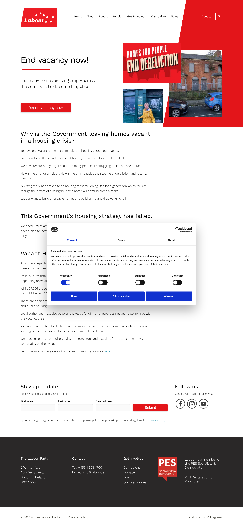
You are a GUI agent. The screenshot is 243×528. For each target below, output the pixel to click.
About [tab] (171, 240)
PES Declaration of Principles (199, 479)
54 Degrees (214, 517)
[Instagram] (192, 404)
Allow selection (121, 296)
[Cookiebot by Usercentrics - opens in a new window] (177, 229)
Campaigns (159, 16)
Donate (206, 16)
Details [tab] (122, 240)
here (107, 351)
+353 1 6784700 (90, 467)
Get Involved (136, 16)
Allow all (169, 296)
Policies (117, 16)
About (90, 16)
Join (126, 477)
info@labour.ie (93, 472)
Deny (74, 296)
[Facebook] (180, 404)
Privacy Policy (157, 420)
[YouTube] (203, 404)
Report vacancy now (46, 108)
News (174, 16)
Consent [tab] (72, 240)
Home (78, 16)
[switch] (103, 282)
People (103, 16)
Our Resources (134, 482)
